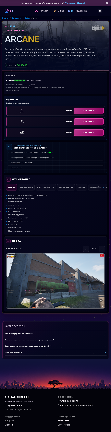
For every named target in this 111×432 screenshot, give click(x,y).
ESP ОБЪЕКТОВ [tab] (66, 187)
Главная (5, 18)
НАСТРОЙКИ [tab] (96, 187)
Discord (81, 3)
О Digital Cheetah (14, 405)
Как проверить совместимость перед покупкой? (29, 340)
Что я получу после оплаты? (19, 334)
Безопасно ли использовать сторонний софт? (28, 346)
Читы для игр (17, 18)
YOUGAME (64, 420)
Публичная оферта (68, 401)
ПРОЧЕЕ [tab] (82, 187)
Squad (27, 18)
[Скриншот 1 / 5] (55, 281)
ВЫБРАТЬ (87, 110)
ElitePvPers (64, 424)
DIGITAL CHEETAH (17, 397)
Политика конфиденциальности (75, 405)
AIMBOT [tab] (11, 187)
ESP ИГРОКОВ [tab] (26, 187)
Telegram (70, 3)
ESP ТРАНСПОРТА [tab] (45, 187)
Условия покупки (13, 352)
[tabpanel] (55, 212)
